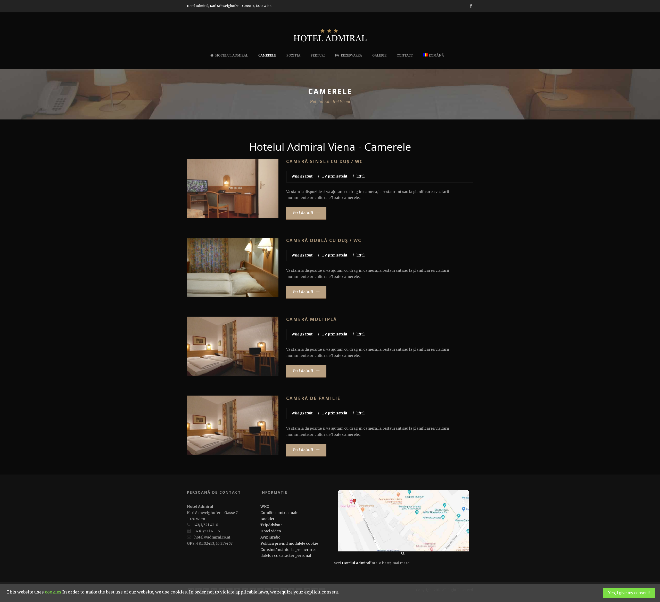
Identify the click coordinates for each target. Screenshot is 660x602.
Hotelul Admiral (231, 55)
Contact (405, 55)
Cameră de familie (313, 398)
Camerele (267, 55)
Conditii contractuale (279, 512)
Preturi (318, 55)
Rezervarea (351, 55)
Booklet (267, 519)
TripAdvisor (271, 525)
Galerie (379, 55)
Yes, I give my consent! (629, 593)
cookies (53, 592)
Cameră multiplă (311, 319)
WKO (264, 506)
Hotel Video (270, 531)
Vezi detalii (303, 213)
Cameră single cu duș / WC (324, 161)
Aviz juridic (270, 537)
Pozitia (293, 55)
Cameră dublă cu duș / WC (323, 240)
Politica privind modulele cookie (289, 543)
